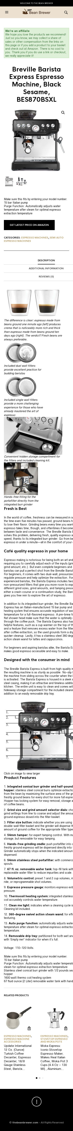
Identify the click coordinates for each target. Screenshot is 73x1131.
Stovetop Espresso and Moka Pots (54, 1040)
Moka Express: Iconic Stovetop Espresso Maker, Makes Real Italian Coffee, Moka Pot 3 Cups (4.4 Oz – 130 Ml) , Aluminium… (54, 1057)
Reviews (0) (46, 276)
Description (46, 260)
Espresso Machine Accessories (16, 1040)
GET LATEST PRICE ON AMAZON (29, 225)
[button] (7, 12)
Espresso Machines (34, 237)
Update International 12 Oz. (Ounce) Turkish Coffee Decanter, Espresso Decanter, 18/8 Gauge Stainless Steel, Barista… (18, 1057)
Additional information (46, 268)
